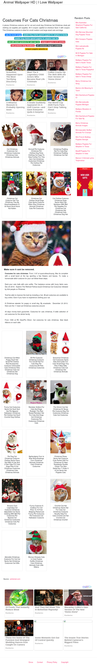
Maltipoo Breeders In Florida (83, 110)
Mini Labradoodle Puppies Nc (82, 47)
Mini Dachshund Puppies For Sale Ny (85, 117)
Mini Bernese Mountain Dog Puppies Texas (84, 33)
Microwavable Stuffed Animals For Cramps (84, 131)
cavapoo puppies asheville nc (36, 49)
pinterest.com (15, 579)
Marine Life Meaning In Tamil (84, 89)
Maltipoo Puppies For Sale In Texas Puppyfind (85, 68)
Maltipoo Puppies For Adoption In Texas (84, 145)
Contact (40, 662)
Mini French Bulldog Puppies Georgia (83, 138)
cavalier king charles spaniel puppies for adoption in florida (45, 35)
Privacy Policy (52, 662)
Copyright (64, 662)
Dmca (31, 662)
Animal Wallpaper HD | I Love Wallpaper (33, 2)
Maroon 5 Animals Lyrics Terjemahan (85, 159)
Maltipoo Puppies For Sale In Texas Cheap (84, 75)
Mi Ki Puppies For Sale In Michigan (84, 54)
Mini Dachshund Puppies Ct (85, 96)
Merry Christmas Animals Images (82, 124)
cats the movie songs (13, 35)
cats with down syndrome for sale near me (23, 42)
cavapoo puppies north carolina (53, 42)
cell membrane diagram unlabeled (48, 45)
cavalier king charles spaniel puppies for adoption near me (36, 38)
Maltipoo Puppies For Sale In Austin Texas (84, 61)
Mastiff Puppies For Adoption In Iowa (83, 152)
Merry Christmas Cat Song (83, 82)
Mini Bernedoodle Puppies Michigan (82, 103)
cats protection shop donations (22, 45)
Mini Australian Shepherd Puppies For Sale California (84, 25)
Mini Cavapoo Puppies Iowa (84, 40)
